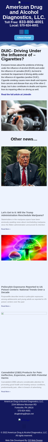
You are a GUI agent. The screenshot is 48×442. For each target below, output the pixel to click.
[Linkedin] (26, 32)
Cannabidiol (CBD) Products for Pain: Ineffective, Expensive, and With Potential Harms (24, 375)
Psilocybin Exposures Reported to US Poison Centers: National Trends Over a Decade (23, 290)
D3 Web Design (35, 440)
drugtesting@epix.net (24, 414)
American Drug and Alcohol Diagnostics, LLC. (24, 12)
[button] (24, 426)
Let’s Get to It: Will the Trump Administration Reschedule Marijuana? (22, 214)
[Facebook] (21, 32)
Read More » (5, 229)
